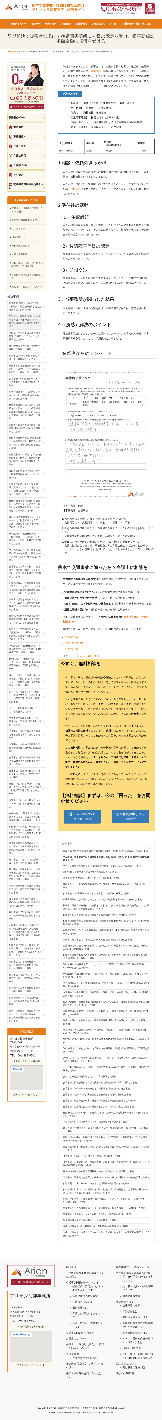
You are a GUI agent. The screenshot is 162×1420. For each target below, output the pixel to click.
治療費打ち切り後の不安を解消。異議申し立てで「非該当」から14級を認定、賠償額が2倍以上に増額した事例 (105, 947)
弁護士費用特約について (86, 1358)
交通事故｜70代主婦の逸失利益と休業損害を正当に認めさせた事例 (96, 1089)
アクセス (18, 174)
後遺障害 (75, 189)
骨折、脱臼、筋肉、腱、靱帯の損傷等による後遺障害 (27, 264)
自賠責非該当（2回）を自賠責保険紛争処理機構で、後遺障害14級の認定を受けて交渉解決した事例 (106, 932)
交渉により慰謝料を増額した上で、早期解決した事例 (89, 1076)
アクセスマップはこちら (25, 1095)
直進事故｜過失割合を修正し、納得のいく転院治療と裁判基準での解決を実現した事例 (106, 1177)
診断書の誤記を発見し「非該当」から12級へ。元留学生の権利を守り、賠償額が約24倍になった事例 (105, 1013)
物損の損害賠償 (19, 254)
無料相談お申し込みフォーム (132, 1267)
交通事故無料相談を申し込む (26, 186)
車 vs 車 (80, 656)
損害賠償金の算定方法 (85, 1296)
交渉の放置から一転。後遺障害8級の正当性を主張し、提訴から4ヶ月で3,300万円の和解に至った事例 (106, 985)
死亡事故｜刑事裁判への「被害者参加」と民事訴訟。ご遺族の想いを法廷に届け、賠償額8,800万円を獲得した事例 (106, 1164)
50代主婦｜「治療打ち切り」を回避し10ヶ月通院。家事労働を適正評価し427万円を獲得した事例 (106, 1050)
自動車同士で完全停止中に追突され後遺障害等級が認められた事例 (96, 1183)
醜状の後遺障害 (131, 1296)
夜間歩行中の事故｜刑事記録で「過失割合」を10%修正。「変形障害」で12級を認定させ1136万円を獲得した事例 (105, 1139)
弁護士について (73, 649)
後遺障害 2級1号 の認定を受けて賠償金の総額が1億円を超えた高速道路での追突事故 (105, 851)
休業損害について (82, 1302)
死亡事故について (20, 246)
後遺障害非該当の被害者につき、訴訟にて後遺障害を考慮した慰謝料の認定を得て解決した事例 (106, 1148)
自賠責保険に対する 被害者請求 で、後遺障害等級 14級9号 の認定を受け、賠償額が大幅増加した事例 (106, 922)
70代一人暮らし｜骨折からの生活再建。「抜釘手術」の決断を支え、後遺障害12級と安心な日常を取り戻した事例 (105, 1059)
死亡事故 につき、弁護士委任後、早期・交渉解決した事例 (92, 1156)
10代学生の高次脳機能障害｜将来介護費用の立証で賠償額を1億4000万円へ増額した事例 (106, 1041)
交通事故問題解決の (77, 1333)
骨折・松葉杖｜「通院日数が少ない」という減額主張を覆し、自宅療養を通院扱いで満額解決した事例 (106, 1234)
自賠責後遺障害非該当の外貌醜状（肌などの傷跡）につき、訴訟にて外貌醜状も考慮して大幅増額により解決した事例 (106, 957)
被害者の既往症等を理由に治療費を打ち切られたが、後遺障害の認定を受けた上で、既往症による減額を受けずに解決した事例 (106, 907)
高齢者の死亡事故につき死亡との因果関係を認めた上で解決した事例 (97, 940)
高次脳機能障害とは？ (135, 1333)
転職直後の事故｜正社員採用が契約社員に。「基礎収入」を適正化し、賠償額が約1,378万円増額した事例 (104, 1200)
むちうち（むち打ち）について (27, 287)
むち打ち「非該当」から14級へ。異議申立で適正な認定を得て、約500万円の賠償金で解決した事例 (106, 1069)
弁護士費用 (19, 155)
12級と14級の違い (132, 1348)
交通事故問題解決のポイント (26, 220)
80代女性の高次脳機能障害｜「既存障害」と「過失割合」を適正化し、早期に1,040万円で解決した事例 (106, 975)
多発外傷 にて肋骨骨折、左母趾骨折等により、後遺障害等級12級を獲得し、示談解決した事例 (105, 1130)
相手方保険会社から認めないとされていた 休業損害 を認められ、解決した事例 (102, 899)
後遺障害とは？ (19, 237)
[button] (82, 817)
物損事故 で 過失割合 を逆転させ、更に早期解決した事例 (91, 878)
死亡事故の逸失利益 (133, 1367)
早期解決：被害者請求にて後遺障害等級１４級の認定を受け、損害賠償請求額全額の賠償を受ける (106, 858)
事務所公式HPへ (18, 117)
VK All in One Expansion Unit (101, 1412)
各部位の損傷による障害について (27, 276)
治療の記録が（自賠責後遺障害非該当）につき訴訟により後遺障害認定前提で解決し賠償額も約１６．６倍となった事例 (106, 1003)
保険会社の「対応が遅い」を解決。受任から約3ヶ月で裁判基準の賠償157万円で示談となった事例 (105, 1114)
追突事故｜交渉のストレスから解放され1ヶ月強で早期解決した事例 (97, 1214)
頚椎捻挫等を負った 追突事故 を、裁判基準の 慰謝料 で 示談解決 (95, 1226)
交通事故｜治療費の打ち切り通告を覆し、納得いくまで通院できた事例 (98, 1107)
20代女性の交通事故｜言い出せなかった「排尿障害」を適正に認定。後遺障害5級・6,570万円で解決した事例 (105, 966)
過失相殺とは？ (81, 1307)
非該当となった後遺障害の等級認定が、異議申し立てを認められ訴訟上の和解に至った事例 (106, 886)
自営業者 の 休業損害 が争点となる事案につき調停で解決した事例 (96, 893)
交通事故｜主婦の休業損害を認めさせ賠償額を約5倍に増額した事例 (97, 1095)
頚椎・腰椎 (92, 656)
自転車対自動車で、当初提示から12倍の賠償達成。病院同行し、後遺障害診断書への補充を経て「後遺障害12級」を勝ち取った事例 (105, 1191)
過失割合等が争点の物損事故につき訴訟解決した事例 (89, 1220)
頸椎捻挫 (96, 71)
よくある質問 (18, 229)
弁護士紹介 (19, 146)
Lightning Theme (79, 1412)
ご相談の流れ (72, 637)
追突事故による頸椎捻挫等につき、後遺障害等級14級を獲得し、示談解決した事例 (104, 1208)
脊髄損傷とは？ (131, 1311)
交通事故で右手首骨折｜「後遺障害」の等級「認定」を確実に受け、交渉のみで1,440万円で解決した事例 (105, 994)
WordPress (63, 1412)
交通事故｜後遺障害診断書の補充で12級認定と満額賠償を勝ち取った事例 (100, 1101)
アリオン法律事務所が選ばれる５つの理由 (27, 210)
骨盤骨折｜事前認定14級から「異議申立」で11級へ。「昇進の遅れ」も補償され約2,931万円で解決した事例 (104, 1031)
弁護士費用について (75, 643)
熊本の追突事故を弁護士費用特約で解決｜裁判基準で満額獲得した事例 (98, 1171)
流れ (91, 1333)
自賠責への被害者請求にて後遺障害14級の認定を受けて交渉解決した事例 (100, 915)
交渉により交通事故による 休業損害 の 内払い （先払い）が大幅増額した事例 (102, 866)
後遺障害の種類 (131, 1305)
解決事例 (67, 843)
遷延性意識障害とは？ (135, 1317)
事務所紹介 (19, 136)
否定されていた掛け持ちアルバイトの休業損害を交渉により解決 (95, 1122)
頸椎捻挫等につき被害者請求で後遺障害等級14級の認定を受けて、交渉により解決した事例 (105, 1022)
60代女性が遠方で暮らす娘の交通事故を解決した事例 (90, 872)
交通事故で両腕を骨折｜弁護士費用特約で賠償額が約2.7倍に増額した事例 (100, 1083)
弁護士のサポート (76, 1338)
